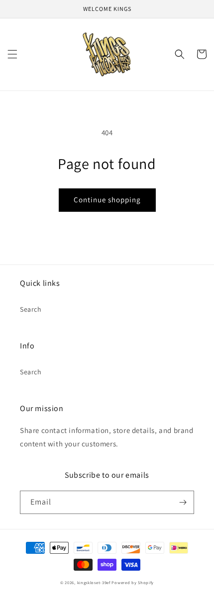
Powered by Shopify (132, 582)
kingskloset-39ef (93, 582)
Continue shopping (107, 199)
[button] (12, 54)
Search (31, 309)
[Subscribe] (183, 502)
